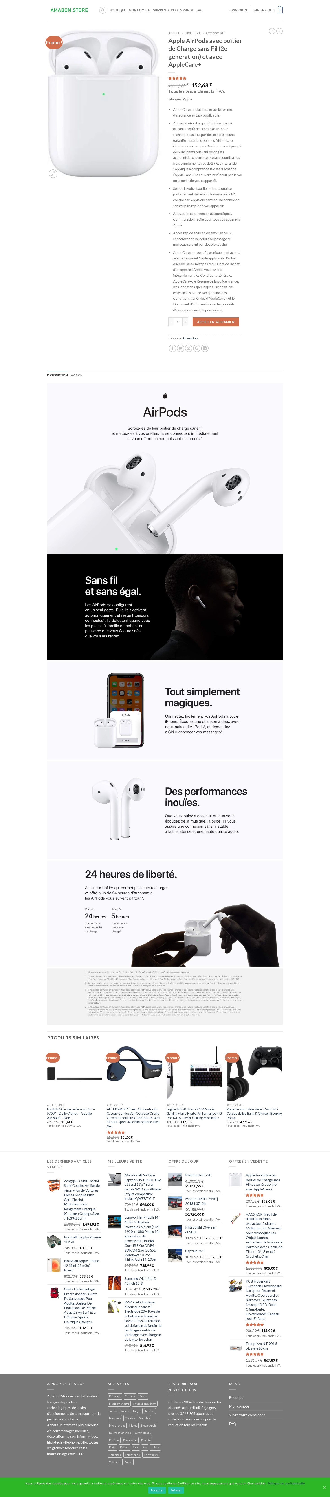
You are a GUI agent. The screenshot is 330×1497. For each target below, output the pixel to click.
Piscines (114, 1440)
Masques (115, 1418)
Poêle (112, 1447)
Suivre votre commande (173, 10)
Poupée (146, 1440)
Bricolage (115, 1396)
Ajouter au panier (215, 322)
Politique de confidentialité (286, 1483)
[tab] (57, 375)
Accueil (174, 33)
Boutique (118, 10)
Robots (124, 1447)
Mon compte (139, 10)
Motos (133, 1425)
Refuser (176, 1490)
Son (145, 1447)
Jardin (113, 1411)
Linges (137, 1411)
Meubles (144, 1418)
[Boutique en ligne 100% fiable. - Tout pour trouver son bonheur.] (69, 10)
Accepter (157, 1490)
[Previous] (47, 1098)
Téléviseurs (151, 1455)
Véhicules (115, 1462)
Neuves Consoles (120, 1433)
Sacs (136, 1447)
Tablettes (115, 1455)
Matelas (130, 1418)
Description (57, 375)
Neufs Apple (148, 1425)
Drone (143, 1396)
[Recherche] (102, 10)
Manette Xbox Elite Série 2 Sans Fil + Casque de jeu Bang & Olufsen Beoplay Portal (254, 1113)
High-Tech (193, 33)
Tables (155, 1447)
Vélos (128, 1462)
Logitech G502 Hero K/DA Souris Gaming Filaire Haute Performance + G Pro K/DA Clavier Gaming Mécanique (194, 1113)
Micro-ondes (117, 1425)
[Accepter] (324, 1487)
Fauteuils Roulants (144, 1404)
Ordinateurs (143, 1433)
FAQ (200, 10)
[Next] (281, 1098)
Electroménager (119, 1404)
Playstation (130, 1440)
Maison (149, 1411)
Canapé (130, 1396)
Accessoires (216, 33)
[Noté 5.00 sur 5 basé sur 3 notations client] (205, 78)
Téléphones (132, 1455)
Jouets (125, 1411)
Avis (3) (76, 375)
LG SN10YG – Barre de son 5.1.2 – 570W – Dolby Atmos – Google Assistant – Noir (71, 1113)
